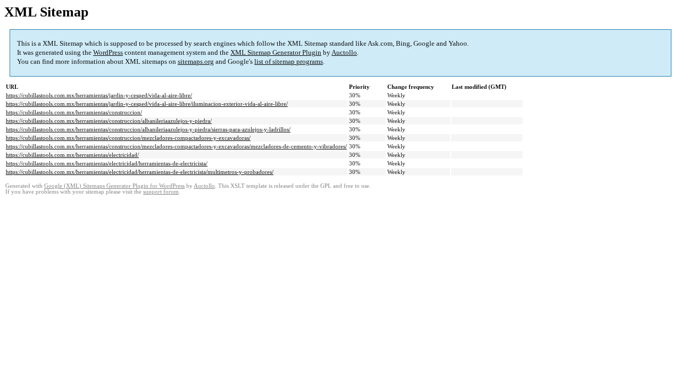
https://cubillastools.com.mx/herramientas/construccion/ (74, 112)
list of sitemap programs (288, 61)
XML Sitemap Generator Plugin (275, 52)
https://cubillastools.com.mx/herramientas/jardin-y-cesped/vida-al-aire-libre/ (99, 95)
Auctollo (344, 52)
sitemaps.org (196, 61)
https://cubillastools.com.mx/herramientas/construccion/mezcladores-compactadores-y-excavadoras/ (128, 138)
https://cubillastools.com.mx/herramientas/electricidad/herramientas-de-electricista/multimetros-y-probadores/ (139, 172)
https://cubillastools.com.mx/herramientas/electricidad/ (72, 155)
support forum (161, 192)
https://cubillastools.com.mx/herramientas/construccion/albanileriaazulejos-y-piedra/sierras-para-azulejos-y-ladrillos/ (148, 129)
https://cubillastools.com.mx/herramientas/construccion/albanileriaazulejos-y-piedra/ (109, 121)
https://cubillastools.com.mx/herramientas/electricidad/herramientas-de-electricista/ (106, 163)
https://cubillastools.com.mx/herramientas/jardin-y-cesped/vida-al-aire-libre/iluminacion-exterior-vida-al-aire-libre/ (147, 104)
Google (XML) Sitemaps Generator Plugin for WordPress (114, 186)
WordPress (108, 52)
